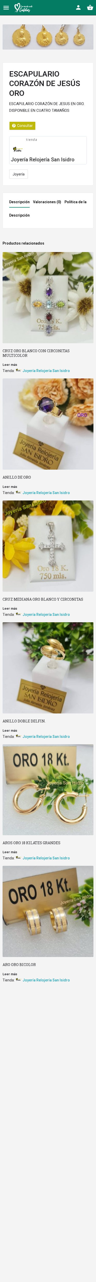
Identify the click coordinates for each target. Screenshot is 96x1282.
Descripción (19, 202)
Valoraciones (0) (47, 202)
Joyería (19, 174)
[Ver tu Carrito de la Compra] (90, 7)
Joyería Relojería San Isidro (42, 159)
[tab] (20, 203)
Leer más (10, 365)
